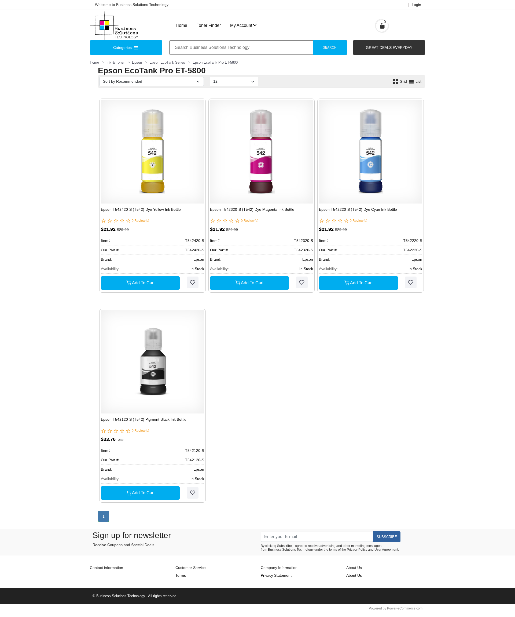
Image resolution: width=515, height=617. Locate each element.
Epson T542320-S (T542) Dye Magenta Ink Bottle (252, 209)
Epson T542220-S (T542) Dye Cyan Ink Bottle (358, 209)
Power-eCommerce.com (404, 608)
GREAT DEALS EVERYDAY (389, 47)
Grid (403, 81)
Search (330, 47)
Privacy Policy (357, 549)
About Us (354, 575)
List (417, 81)
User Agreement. (386, 549)
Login (416, 4)
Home (181, 25)
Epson (137, 62)
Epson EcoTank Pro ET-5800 (215, 62)
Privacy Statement (276, 575)
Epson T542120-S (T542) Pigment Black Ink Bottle (143, 419)
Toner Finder (209, 25)
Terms (180, 575)
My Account (241, 25)
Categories (123, 47)
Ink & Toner (115, 62)
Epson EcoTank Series (167, 62)
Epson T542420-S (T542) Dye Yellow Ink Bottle (141, 209)
